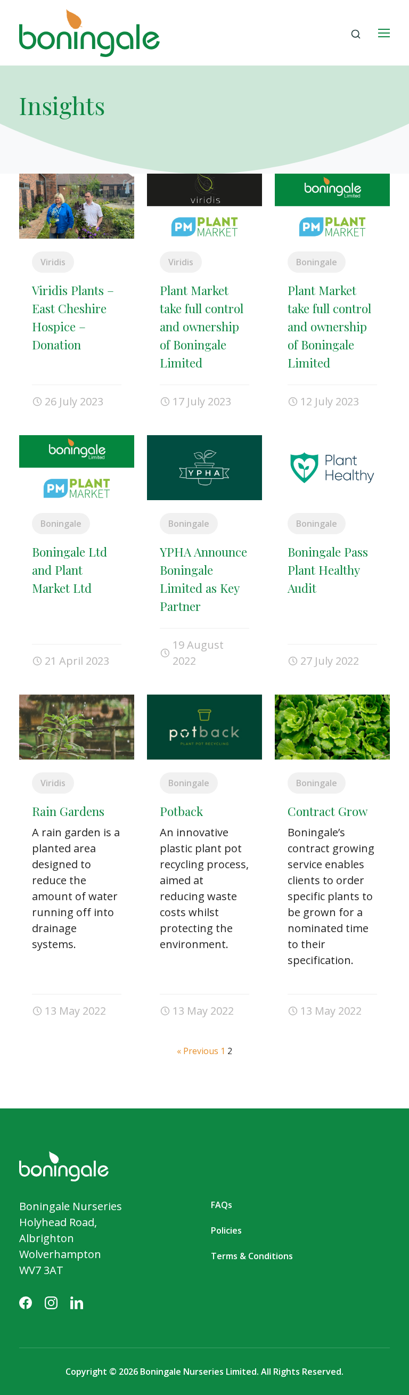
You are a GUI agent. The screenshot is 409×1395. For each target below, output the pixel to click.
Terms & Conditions (252, 1256)
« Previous (197, 1051)
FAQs (221, 1205)
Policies (226, 1230)
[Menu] (384, 33)
